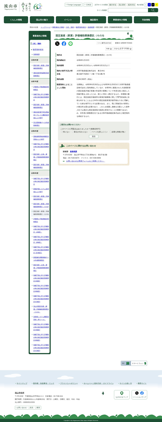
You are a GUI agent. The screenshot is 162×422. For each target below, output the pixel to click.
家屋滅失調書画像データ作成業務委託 (41, 259)
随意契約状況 (81, 27)
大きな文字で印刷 (121, 49)
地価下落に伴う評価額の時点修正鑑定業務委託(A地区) (41, 278)
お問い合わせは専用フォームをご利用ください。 (85, 161)
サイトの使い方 (126, 383)
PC (123, 363)
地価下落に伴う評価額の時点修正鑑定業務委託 (41, 97)
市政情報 (146, 20)
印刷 (107, 48)
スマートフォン (137, 363)
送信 (93, 136)
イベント (68, 20)
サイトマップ (22, 383)
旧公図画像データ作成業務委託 (41, 124)
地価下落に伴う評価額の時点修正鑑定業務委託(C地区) (41, 299)
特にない (66, 132)
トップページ (45, 27)
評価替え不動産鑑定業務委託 (41, 88)
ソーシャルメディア (139, 397)
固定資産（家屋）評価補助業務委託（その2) (41, 205)
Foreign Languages (74, 5)
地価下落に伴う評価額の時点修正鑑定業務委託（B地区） (41, 239)
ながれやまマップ (122, 397)
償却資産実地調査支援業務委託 (41, 74)
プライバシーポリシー (69, 383)
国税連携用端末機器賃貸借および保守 (41, 138)
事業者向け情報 (120, 20)
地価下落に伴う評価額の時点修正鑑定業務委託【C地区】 (41, 250)
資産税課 (91, 27)
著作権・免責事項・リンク (43, 383)
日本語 (88, 5)
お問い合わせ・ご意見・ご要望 (28, 408)
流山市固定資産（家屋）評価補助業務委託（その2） (41, 309)
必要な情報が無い (119, 132)
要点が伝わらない (81, 132)
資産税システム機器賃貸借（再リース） (41, 318)
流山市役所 (19, 393)
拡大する (131, 5)
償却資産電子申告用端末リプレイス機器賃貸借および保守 (41, 115)
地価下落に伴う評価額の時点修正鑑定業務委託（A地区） (41, 229)
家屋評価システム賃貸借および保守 (41, 190)
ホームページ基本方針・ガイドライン (99, 383)
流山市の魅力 (42, 20)
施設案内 (94, 20)
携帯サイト (142, 383)
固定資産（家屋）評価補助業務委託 (41, 67)
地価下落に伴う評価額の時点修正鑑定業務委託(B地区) (41, 288)
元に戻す (121, 5)
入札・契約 (70, 27)
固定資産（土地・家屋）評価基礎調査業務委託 (41, 157)
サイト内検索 (102, 10)
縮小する (112, 5)
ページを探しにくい (100, 132)
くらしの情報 (16, 20)
